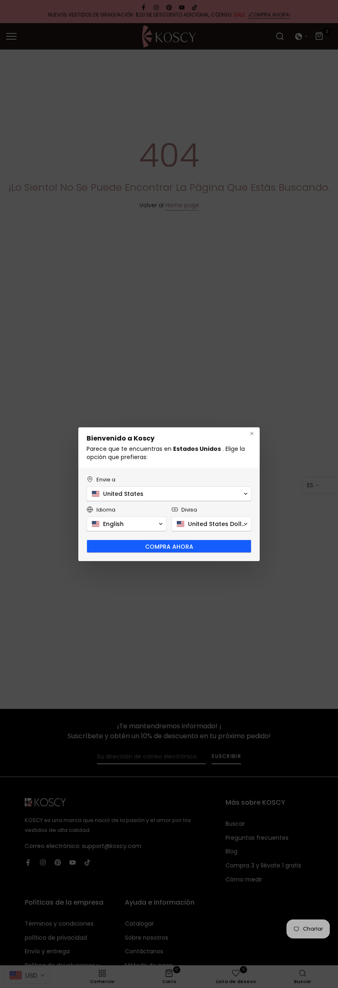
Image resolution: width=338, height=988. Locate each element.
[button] (169, 493)
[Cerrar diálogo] (252, 433)
